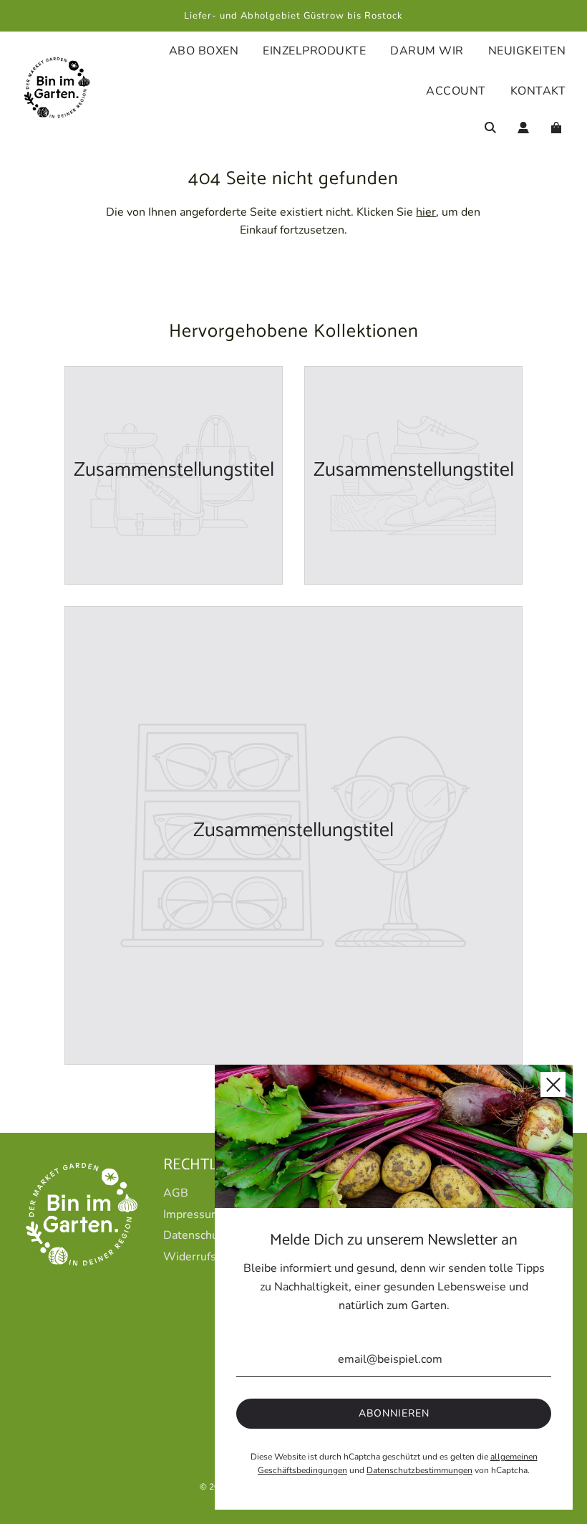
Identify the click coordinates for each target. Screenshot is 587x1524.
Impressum (192, 1214)
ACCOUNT (456, 91)
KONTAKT (538, 91)
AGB (175, 1193)
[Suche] (490, 127)
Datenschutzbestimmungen (419, 1470)
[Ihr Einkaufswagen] (558, 127)
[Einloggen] (523, 127)
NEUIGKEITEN (527, 51)
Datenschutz (195, 1235)
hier (426, 212)
